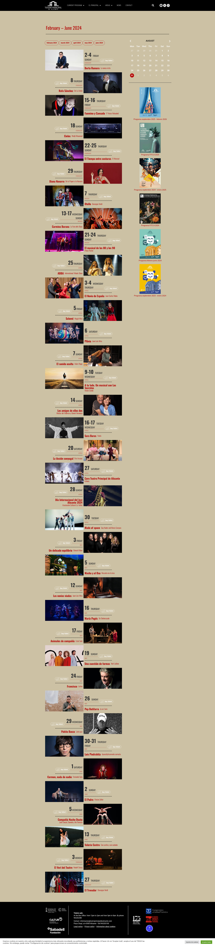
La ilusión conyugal (63, 458)
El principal (94, 5)
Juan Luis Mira (97, 341)
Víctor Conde (89, 390)
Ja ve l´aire (103, 708)
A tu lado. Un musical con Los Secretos (100, 386)
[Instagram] (168, 5)
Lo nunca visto (105, 68)
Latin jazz (79, 731)
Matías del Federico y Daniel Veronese (69, 413)
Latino (80, 686)
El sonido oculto (65, 364)
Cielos (67, 136)
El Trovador (91, 890)
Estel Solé (79, 641)
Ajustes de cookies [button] (192, 942)
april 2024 (77, 43)
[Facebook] (161, 5)
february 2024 (52, 43)
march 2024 (65, 43)
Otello (88, 204)
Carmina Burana (60, 226)
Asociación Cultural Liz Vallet (72, 505)
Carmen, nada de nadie (59, 777)
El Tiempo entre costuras (98, 159)
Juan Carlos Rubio (111, 295)
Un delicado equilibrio (60, 550)
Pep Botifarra (92, 709)
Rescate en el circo (108, 573)
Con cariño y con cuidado (109, 844)
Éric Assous (78, 458)
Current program (74, 5)
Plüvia (88, 341)
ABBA (61, 273)
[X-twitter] (164, 5)
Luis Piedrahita (93, 754)
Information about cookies (105, 926)
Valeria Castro (92, 845)
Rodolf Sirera (78, 867)
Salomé (69, 318)
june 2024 (99, 43)
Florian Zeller (99, 799)
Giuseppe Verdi (97, 203)
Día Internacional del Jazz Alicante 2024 (68, 501)
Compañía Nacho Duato (70, 819)
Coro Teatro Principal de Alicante (102, 478)
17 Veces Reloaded (112, 113)
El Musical (115, 158)
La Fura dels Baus (76, 226)
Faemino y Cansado (95, 113)
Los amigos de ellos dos (69, 410)
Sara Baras (90, 436)
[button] (153, 5)
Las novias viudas (62, 596)
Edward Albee (77, 550)
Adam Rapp (78, 363)
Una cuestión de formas (97, 664)
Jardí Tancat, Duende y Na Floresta (70, 822)
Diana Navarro (56, 181)
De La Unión (78, 90)
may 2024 (88, 43)
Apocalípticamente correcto (111, 754)
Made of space (92, 528)
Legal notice (78, 926)
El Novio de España (94, 296)
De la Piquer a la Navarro (74, 181)
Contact (129, 5)
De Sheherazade (104, 618)
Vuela (99, 435)
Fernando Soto (77, 776)
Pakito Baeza (68, 731)
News (119, 5)
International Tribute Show (73, 273)
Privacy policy (90, 926)
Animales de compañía (63, 641)
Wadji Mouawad (77, 135)
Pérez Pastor (89, 250)
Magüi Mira (78, 318)
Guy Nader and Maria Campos (111, 527)
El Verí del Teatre (63, 867)
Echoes (87, 481)
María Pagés (91, 618)
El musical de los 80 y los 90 (100, 248)
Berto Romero (92, 68)
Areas (107, 5)
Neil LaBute (115, 663)
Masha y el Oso (92, 573)
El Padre (89, 800)
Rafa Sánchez (66, 91)
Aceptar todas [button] (206, 942)
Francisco (72, 686)
